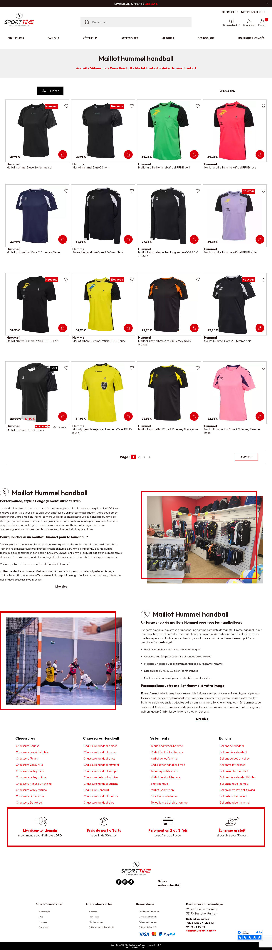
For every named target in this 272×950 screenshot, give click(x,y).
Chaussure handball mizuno (101, 796)
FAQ (41, 916)
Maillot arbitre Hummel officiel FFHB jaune (99, 341)
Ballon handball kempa (234, 783)
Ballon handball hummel (235, 802)
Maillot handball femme (165, 777)
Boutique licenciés (251, 38)
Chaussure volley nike (29, 764)
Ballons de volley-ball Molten (238, 777)
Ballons (53, 38)
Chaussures (15, 38)
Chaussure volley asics (30, 771)
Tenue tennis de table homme (169, 802)
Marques (168, 38)
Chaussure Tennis (27, 758)
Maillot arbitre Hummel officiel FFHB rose (230, 167)
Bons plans (44, 927)
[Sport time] (136, 868)
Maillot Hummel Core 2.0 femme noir (227, 341)
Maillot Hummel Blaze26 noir (90, 167)
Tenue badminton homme (167, 745)
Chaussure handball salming (101, 783)
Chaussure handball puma (100, 752)
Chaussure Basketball (29, 802)
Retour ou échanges (148, 922)
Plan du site (94, 916)
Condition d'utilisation (149, 911)
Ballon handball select (233, 796)
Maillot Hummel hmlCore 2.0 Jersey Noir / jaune (168, 429)
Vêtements (90, 38)
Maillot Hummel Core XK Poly (25, 430)
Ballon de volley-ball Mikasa (237, 790)
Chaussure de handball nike (101, 777)
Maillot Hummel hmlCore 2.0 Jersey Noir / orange (164, 342)
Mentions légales (96, 922)
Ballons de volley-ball (233, 752)
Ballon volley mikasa (232, 764)
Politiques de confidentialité (101, 927)
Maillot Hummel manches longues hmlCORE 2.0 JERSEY (168, 254)
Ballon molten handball (234, 771)
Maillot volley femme (164, 758)
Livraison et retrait (147, 916)
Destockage (206, 38)
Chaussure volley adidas (31, 777)
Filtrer (54, 91)
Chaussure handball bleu (99, 802)
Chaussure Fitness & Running (34, 783)
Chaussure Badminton (30, 796)
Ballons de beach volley (235, 758)
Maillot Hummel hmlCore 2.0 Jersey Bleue (33, 252)
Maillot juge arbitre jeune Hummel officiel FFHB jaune (102, 431)
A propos (93, 911)
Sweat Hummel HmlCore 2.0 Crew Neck (97, 252)
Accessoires (129, 38)
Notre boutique (253, 12)
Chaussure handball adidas (100, 745)
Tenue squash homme (164, 771)
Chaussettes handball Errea (168, 764)
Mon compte (44, 911)
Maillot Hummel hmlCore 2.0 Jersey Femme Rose (232, 431)
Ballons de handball (232, 745)
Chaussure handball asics (99, 758)
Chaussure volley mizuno (31, 790)
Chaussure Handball (96, 790)
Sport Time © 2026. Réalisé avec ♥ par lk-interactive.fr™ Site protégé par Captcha (136, 946)
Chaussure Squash (27, 745)
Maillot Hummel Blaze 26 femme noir (29, 167)
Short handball (160, 783)
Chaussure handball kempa (100, 771)
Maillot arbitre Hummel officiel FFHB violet (231, 252)
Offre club (230, 12)
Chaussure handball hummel (101, 764)
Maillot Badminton (162, 790)
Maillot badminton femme (167, 752)
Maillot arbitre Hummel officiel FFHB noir (32, 341)
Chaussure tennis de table (32, 752)
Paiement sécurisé (147, 927)
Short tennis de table (164, 796)
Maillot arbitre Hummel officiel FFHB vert (164, 167)
